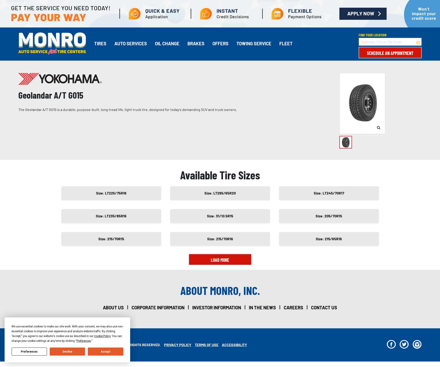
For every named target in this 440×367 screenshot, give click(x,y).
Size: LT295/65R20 (220, 193)
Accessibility (234, 345)
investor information (216, 307)
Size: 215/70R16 (220, 239)
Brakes (195, 43)
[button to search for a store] (418, 42)
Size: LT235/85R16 (111, 216)
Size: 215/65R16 (329, 239)
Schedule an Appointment (390, 53)
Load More (220, 260)
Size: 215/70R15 (111, 239)
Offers (220, 43)
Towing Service (253, 43)
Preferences (29, 351)
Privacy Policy (177, 345)
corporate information (158, 307)
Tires (100, 43)
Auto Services (130, 43)
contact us (324, 307)
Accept (105, 351)
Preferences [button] (84, 341)
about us (113, 307)
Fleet (286, 43)
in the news (262, 307)
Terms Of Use (206, 345)
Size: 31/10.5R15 (220, 216)
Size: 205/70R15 (329, 216)
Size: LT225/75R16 (111, 193)
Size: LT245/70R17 (329, 193)
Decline (67, 351)
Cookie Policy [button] (102, 336)
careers (293, 307)
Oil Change (167, 43)
